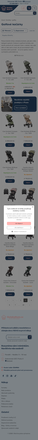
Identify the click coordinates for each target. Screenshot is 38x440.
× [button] (32, 207)
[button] (19, 231)
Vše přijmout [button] (19, 223)
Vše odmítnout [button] (19, 227)
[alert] (19, 220)
